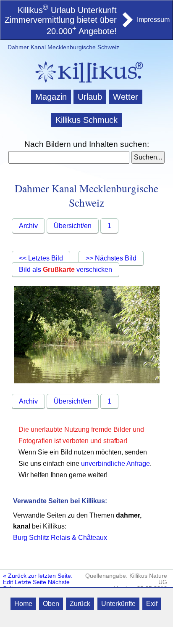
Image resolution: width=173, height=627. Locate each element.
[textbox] (68, 157)
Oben (51, 603)
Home (23, 603)
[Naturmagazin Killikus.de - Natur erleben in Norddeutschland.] (86, 83)
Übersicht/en (73, 225)
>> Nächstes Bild (111, 258)
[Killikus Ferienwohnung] (126, 24)
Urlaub (90, 96)
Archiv (28, 225)
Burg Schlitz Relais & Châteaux (60, 537)
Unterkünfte (118, 603)
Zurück (80, 603)
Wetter (125, 96)
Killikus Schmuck (86, 120)
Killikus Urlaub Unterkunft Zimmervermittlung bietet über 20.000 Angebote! (61, 20)
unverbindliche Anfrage (115, 463)
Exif (151, 603)
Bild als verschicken (65, 269)
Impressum (153, 19)
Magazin (51, 96)
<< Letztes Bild (41, 258)
